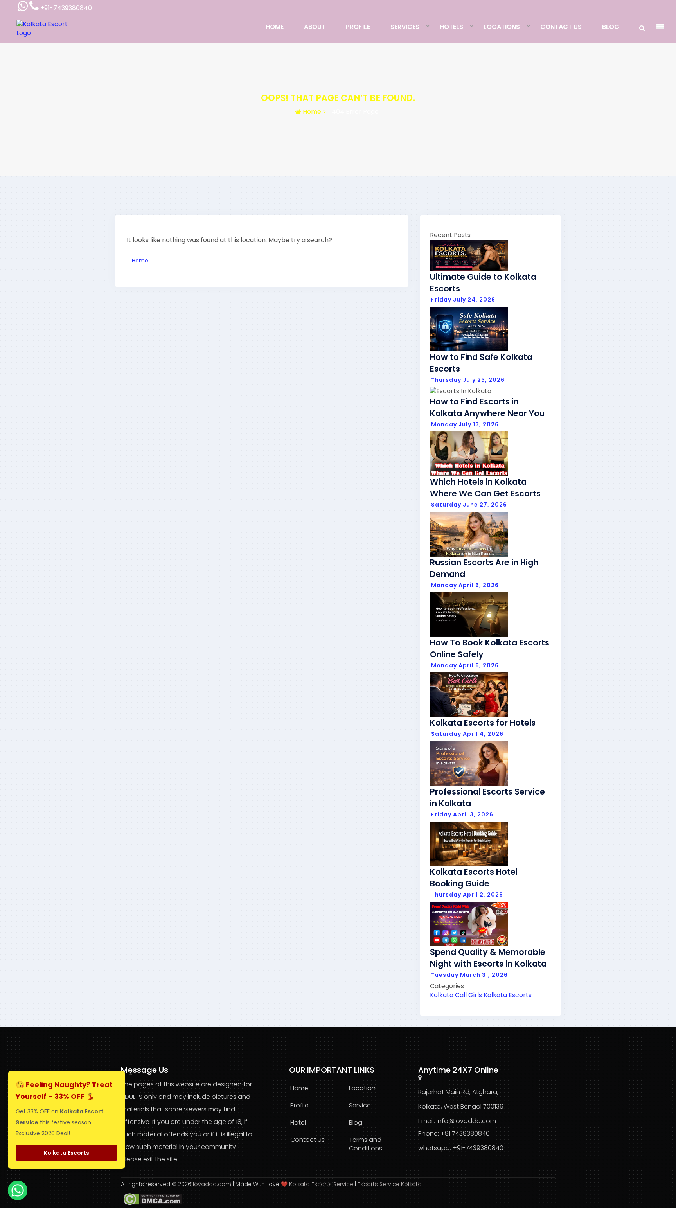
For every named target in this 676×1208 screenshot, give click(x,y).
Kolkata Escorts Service (321, 1184)
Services (404, 26)
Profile (358, 26)
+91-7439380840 (478, 1147)
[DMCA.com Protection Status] (151, 1199)
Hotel (298, 1122)
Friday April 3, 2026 (462, 814)
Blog (610, 26)
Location (362, 1088)
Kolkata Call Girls (456, 994)
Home (275, 26)
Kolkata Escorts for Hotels (483, 722)
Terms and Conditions (365, 1144)
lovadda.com (213, 1184)
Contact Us (561, 26)
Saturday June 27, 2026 (469, 505)
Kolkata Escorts (508, 994)
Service (360, 1105)
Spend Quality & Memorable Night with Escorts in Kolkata (488, 957)
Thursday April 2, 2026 (467, 895)
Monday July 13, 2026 (465, 424)
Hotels (451, 26)
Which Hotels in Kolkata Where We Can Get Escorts (485, 487)
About (314, 26)
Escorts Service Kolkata (390, 1184)
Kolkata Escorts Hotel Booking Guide (474, 877)
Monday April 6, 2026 (465, 585)
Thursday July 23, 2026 (468, 380)
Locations (502, 26)
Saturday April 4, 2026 (467, 734)
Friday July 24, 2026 (463, 300)
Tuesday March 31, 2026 (469, 975)
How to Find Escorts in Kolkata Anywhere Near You (487, 407)
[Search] (641, 28)
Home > (313, 111)
